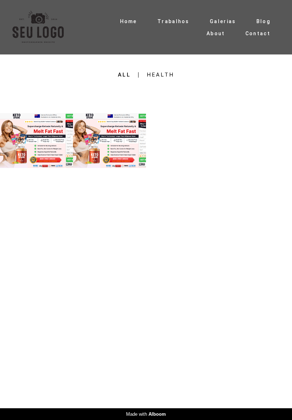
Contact (257, 33)
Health (160, 75)
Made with (146, 414)
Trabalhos (173, 21)
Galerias (223, 21)
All (124, 75)
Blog (263, 21)
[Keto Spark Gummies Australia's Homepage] (44, 27)
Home (128, 21)
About (216, 33)
